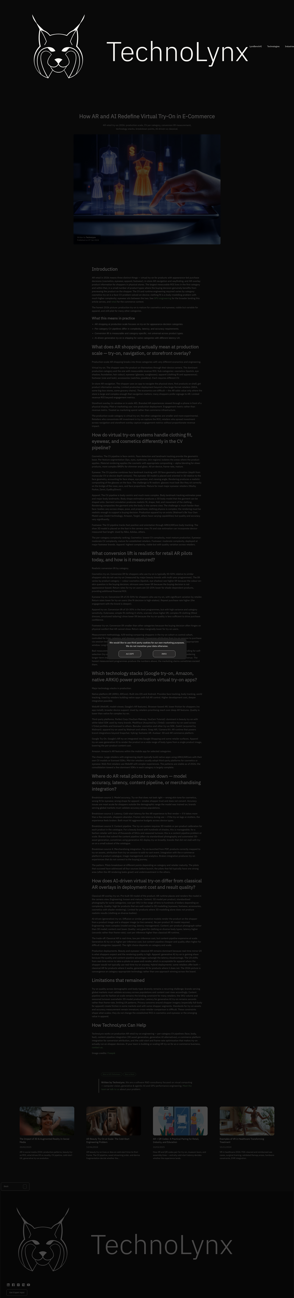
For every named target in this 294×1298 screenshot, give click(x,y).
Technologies (273, 46)
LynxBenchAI (256, 46)
